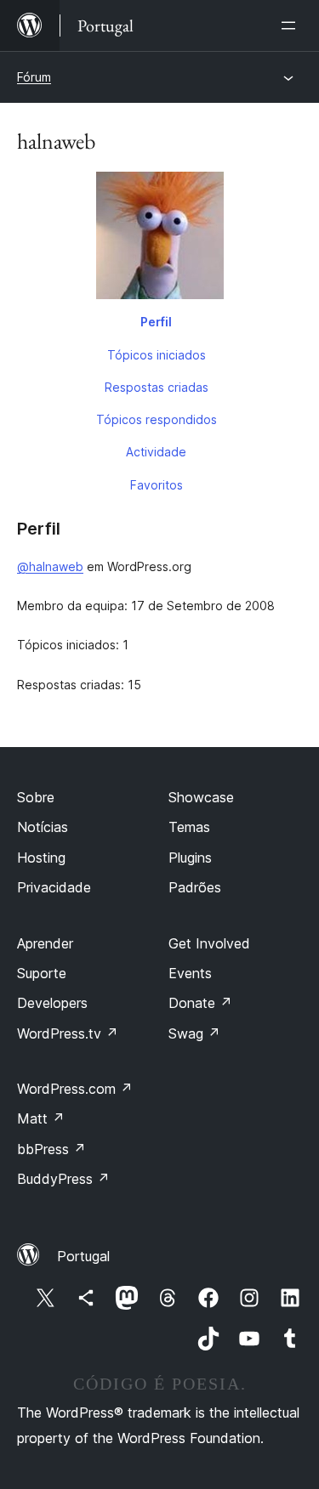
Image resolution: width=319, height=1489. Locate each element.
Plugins (190, 857)
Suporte (41, 973)
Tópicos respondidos (156, 419)
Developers (52, 1002)
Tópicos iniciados (156, 355)
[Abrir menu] (292, 25)
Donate (200, 1002)
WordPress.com (75, 1088)
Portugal (83, 1256)
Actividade (156, 451)
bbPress (51, 1149)
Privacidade (54, 887)
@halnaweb (50, 566)
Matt (41, 1118)
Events (190, 973)
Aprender (45, 943)
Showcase (201, 797)
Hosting (41, 857)
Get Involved (209, 943)
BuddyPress (63, 1178)
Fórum (34, 77)
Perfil (156, 321)
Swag (194, 1033)
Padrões (194, 887)
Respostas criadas (156, 387)
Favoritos (156, 485)
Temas (189, 826)
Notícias (42, 826)
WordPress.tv (67, 1033)
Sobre (35, 797)
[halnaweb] (159, 239)
